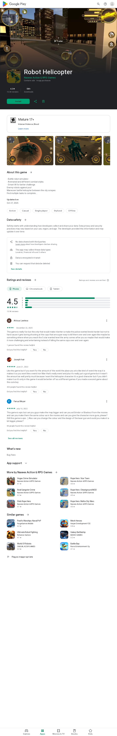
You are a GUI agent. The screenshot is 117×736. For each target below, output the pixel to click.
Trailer (58, 41)
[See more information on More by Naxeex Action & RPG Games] (56, 472)
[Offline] (72, 211)
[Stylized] (58, 211)
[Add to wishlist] (43, 101)
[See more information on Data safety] (25, 219)
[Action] (12, 211)
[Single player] (41, 211)
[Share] (35, 101)
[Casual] (25, 211)
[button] (30, 150)
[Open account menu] (112, 4)
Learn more (23, 128)
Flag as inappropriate (20, 557)
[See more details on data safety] (16, 269)
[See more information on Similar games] (27, 514)
